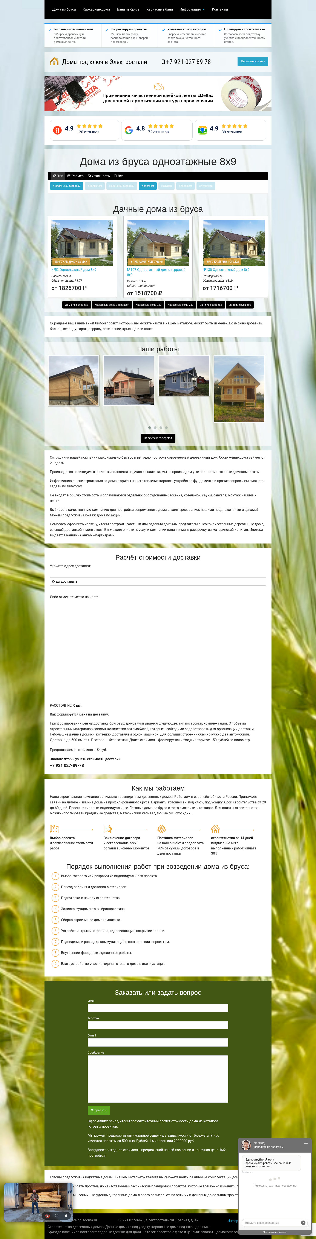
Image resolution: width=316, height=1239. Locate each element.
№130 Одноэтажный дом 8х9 (226, 270)
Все (120, 176)
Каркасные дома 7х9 (180, 304)
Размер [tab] (77, 176)
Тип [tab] (60, 176)
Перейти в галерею (157, 438)
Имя (91, 1001)
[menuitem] (64, 9)
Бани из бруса (128, 9)
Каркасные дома (96, 9)
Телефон (94, 1018)
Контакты (220, 9)
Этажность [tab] (100, 176)
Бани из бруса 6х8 (211, 304)
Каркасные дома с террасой (112, 304)
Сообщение (96, 1052)
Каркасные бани (159, 9)
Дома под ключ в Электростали (104, 62)
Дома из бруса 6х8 (76, 304)
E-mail (92, 1035)
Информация (190, 9)
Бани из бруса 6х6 (240, 304)
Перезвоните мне (253, 61)
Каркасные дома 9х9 (148, 304)
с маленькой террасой (66, 185)
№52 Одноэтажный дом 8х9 (73, 270)
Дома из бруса (64, 9)
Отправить (98, 1110)
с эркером (148, 185)
